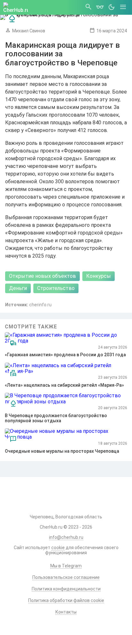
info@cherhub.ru (66, 537)
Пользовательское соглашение (66, 577)
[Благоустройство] (12, 19)
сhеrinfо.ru (40, 304)
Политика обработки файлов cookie (66, 600)
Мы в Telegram (66, 565)
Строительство (56, 288)
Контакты (66, 611)
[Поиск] (88, 7)
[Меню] (123, 7)
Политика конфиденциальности (66, 588)
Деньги (18, 288)
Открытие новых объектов (42, 276)
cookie (58, 547)
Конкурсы (98, 276)
